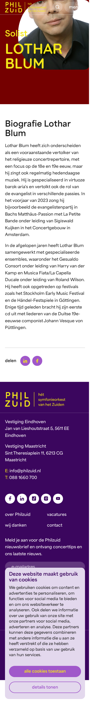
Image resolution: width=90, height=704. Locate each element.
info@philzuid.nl (25, 471)
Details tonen (45, 688)
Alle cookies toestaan (45, 672)
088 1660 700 (23, 478)
